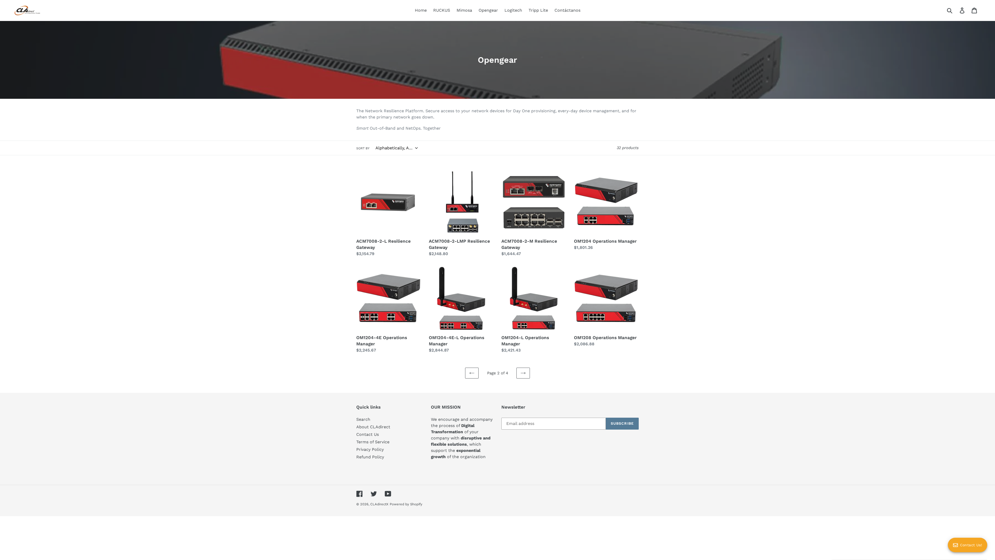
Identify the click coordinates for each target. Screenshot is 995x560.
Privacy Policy (370, 449)
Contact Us (367, 434)
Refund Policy (370, 456)
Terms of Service (372, 441)
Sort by (362, 148)
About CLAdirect (373, 426)
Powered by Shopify (406, 504)
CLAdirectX (379, 504)
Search (363, 419)
